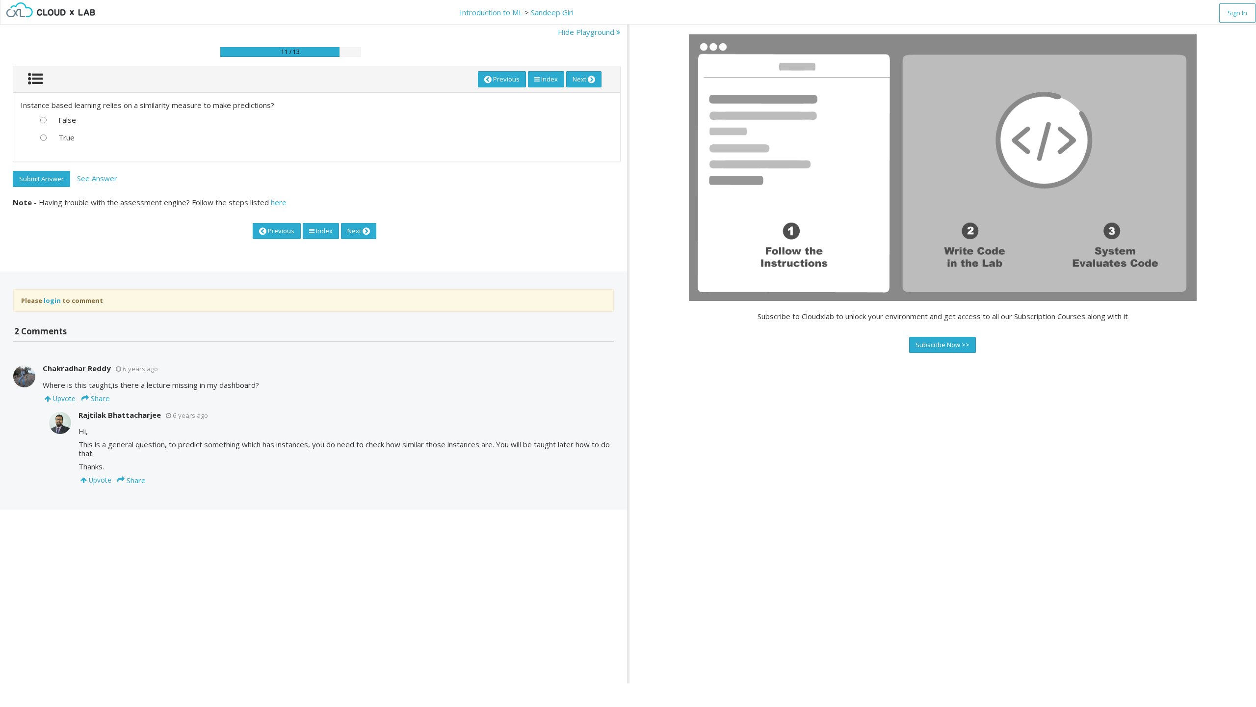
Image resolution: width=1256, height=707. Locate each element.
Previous (506, 79)
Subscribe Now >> (942, 344)
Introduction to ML (491, 12)
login (52, 300)
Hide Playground (587, 32)
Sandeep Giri (552, 12)
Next (580, 79)
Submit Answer (41, 178)
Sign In (1237, 12)
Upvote (63, 398)
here (279, 202)
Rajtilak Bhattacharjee (119, 415)
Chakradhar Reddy (77, 368)
